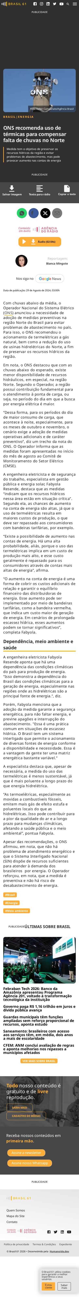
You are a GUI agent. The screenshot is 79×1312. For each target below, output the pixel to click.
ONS (8, 312)
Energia (26, 116)
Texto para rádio (39, 194)
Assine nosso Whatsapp (30, 1163)
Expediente (65, 1244)
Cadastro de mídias (26, 1116)
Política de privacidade (16, 1244)
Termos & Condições (44, 1244)
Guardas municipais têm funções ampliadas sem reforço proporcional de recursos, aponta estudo (38, 1020)
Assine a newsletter (26, 1152)
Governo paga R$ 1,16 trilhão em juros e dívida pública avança (39, 1008)
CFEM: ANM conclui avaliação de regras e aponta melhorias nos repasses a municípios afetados (38, 1048)
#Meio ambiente (16, 911)
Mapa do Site (15, 1216)
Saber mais (64, 1286)
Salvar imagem (12, 194)
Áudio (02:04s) (46, 241)
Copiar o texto (67, 194)
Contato (11, 1222)
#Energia (11, 903)
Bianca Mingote (57, 263)
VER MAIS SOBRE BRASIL (39, 1061)
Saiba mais (19, 1107)
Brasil (9, 116)
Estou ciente (48, 1286)
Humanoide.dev (59, 1251)
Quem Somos (15, 1210)
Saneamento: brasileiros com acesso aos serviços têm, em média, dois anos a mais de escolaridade (38, 1034)
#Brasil (10, 895)
